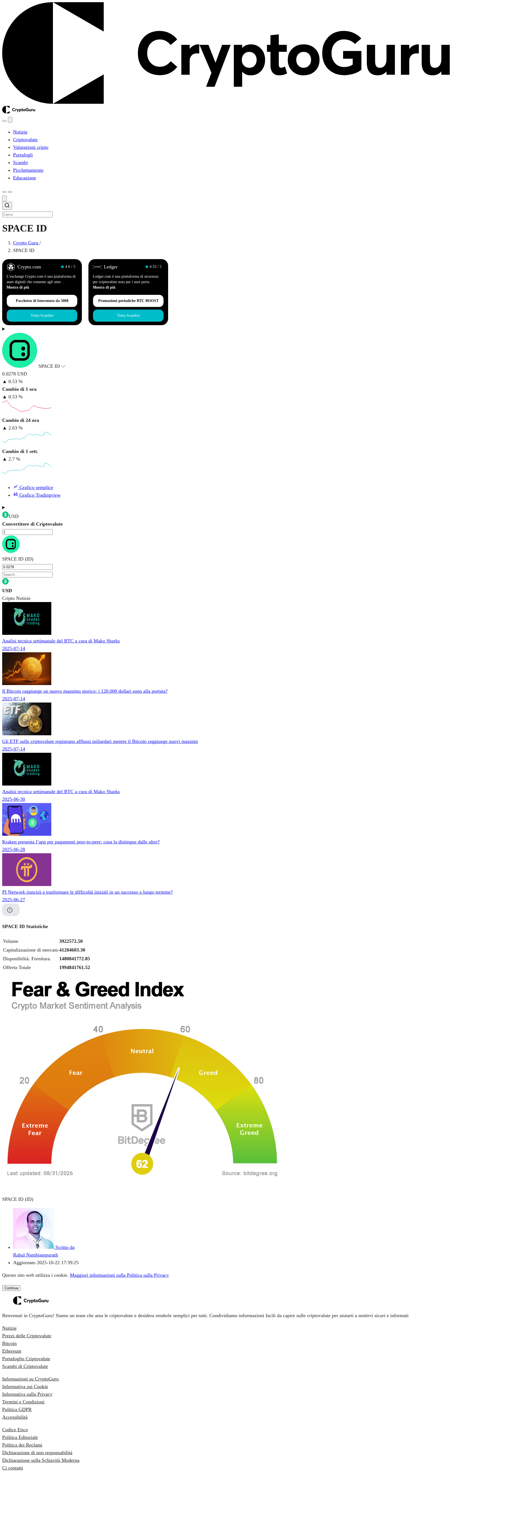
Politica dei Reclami (22, 1445)
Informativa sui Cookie (25, 1386)
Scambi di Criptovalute (25, 1366)
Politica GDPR (17, 1409)
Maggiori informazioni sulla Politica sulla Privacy (119, 1275)
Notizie (9, 1328)
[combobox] (262, 210)
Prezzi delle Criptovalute (26, 1335)
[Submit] (7, 206)
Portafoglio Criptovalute (26, 1358)
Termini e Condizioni (23, 1402)
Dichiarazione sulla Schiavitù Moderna (40, 1460)
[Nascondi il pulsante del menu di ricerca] (4, 198)
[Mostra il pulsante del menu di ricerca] (4, 121)
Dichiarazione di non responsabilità (37, 1452)
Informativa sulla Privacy (27, 1394)
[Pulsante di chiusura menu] (10, 120)
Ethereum (11, 1351)
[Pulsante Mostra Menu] (10, 192)
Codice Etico (15, 1429)
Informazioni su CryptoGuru (30, 1379)
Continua (11, 1288)
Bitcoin (9, 1343)
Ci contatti (12, 1468)
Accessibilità (15, 1417)
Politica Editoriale (20, 1437)
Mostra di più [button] (18, 287)
